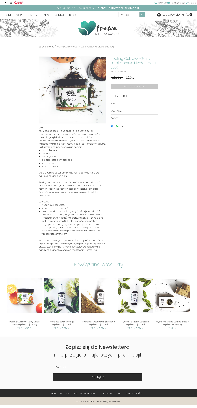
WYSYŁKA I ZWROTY (90, 393)
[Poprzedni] (3, 295)
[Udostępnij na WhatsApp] (117, 126)
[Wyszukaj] (142, 14)
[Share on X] (122, 126)
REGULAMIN (108, 393)
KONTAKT (64, 393)
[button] (189, 14)
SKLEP (53, 393)
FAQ (75, 393)
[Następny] (193, 295)
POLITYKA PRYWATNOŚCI (130, 393)
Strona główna (46, 46)
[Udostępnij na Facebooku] (112, 126)
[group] (98, 301)
